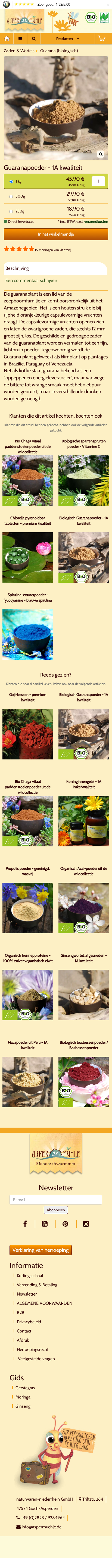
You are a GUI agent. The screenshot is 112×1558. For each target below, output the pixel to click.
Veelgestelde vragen (36, 1358)
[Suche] (34, 38)
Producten (64, 38)
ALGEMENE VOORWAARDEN (44, 1303)
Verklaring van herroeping (41, 1250)
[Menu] (20, 38)
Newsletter (27, 1294)
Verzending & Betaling (37, 1284)
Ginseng (22, 1406)
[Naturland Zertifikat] (104, 17)
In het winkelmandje (56, 234)
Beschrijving (17, 268)
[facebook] (26, 1224)
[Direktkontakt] (55, 1452)
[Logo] (24, 19)
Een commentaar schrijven (31, 280)
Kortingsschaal (30, 1275)
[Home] (8, 38)
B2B (20, 1312)
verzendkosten (96, 221)
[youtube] (45, 1224)
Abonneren (56, 1209)
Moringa (22, 1397)
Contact (24, 1331)
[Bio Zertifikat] (91, 17)
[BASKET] (101, 38)
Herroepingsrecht (32, 1349)
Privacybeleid (29, 1321)
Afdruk (23, 1340)
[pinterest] (66, 1224)
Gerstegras (25, 1387)
